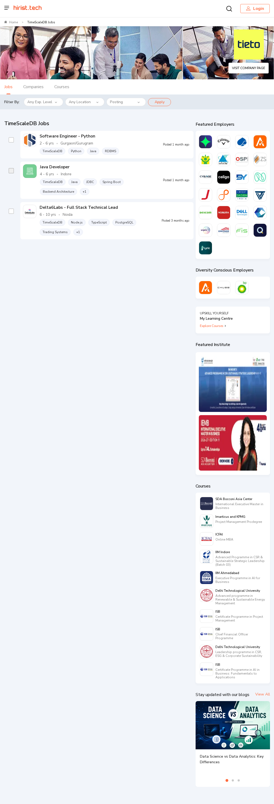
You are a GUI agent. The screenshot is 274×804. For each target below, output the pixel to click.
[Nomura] (223, 212)
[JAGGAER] (205, 195)
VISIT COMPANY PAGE (248, 68)
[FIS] (242, 230)
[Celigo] (223, 177)
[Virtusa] (205, 141)
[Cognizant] (260, 212)
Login (258, 8)
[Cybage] (205, 177)
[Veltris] (260, 195)
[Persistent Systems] (223, 195)
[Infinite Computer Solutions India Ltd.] (223, 159)
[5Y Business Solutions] (242, 177)
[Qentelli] (260, 230)
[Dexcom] (205, 212)
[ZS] (260, 159)
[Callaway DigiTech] (223, 141)
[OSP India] (242, 159)
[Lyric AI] (205, 248)
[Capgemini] (242, 141)
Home (13, 22)
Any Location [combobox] (80, 102)
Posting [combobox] (116, 102)
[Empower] (223, 230)
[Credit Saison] (242, 195)
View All (262, 694)
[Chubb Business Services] (223, 287)
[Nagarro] (260, 177)
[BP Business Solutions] (242, 287)
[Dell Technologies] (242, 212)
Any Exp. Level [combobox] (39, 102)
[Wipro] (205, 230)
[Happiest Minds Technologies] (205, 159)
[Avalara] (260, 141)
